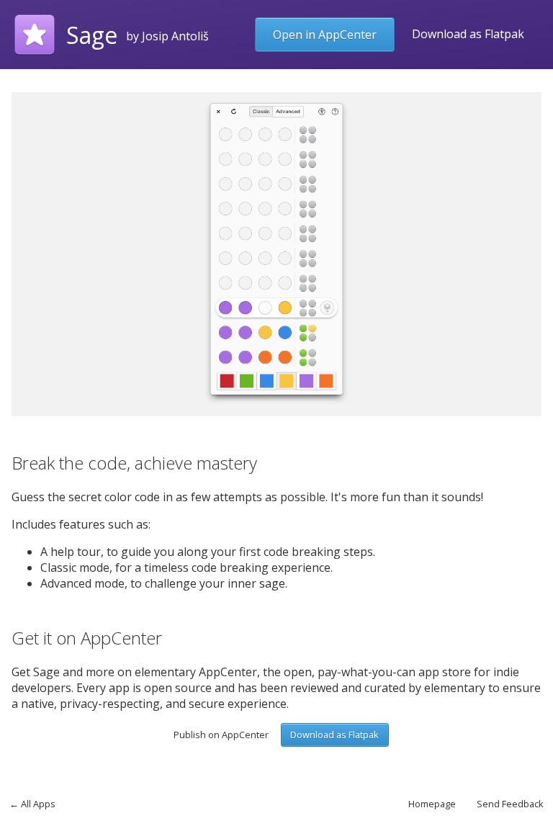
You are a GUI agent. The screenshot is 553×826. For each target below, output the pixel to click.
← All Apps (32, 803)
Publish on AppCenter (221, 734)
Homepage (432, 803)
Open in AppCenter (325, 34)
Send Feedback (510, 803)
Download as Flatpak (468, 34)
